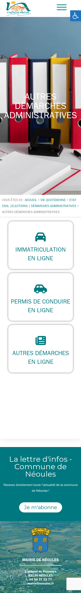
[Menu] (62, 7)
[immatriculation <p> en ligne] (40, 237)
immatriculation (40, 249)
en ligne (40, 258)
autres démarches (40, 353)
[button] (75, 15)
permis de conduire (40, 301)
